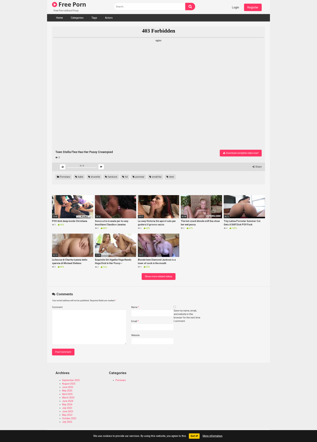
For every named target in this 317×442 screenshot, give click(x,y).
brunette (95, 176)
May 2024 (67, 404)
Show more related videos (158, 276)
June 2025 (67, 387)
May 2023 (67, 415)
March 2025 (68, 397)
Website (135, 335)
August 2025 (68, 383)
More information (212, 436)
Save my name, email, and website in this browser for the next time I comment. (187, 315)
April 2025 (67, 394)
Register (252, 7)
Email (135, 321)
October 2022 (69, 418)
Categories (77, 17)
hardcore (112, 176)
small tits (156, 176)
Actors (109, 17)
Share (258, 166)
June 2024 (67, 401)
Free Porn (71, 4)
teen (171, 176)
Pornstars (64, 176)
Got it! (194, 436)
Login (235, 7)
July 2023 (67, 408)
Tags (94, 17)
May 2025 (67, 390)
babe (80, 176)
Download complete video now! (242, 153)
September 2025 (71, 380)
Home (59, 17)
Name (135, 307)
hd (126, 176)
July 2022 (67, 422)
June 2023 (67, 411)
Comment (57, 307)
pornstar (139, 176)
